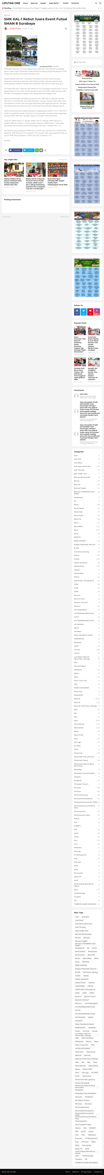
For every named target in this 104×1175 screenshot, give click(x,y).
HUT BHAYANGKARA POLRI (87, 613)
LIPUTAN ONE (11, 3)
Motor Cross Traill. (87, 681)
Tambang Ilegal (87, 893)
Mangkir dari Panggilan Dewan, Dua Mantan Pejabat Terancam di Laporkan (93, 373)
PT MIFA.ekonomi (87, 855)
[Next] (101, 8)
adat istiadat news (87, 474)
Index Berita (53, 3)
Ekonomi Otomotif (87, 602)
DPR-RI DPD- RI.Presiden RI (87, 581)
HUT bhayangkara (87, 610)
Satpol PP (87, 877)
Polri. (87, 844)
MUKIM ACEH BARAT (87, 688)
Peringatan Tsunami (87, 784)
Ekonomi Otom (87, 599)
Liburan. (87, 653)
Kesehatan (87, 642)
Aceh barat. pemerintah (87, 466)
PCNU (87, 749)
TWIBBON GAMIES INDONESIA (87, 904)
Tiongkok (87, 897)
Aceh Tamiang (87, 470)
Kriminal (87, 650)
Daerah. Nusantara (87, 563)
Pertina (87, 819)
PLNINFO (87, 826)
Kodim (87, 646)
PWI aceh (87, 862)
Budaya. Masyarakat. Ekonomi (87, 544)
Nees (87, 710)
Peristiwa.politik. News (87, 815)
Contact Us (98, 1172)
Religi (87, 869)
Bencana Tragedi (87, 488)
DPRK (87, 588)
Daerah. (87, 559)
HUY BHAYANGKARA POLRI (87, 621)
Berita (87, 505)
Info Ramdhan (87, 624)
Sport (87, 889)
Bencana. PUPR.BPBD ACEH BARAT (87, 493)
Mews (87, 677)
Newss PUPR (87, 735)
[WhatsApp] (37, 150)
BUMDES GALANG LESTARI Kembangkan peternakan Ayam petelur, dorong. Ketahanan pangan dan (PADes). (51, 8)
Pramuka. (87, 851)
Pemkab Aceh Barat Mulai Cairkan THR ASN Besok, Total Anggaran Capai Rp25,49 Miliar (80, 373)
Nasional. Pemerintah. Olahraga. (87, 706)
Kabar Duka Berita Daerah (87, 635)
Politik (65, 3)
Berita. (87, 523)
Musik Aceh (87, 691)
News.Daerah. (87, 728)
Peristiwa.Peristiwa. (87, 795)
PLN (87, 822)
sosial (87, 880)
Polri (87, 840)
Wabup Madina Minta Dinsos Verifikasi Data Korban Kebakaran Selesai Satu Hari (13, 182)
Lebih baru (7, 217)
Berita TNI (87, 519)
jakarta (87, 628)
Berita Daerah (87, 508)
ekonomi (87, 595)
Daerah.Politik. (87, 566)
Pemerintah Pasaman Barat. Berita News (87, 765)
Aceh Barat (87, 463)
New (87, 717)
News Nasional (87, 724)
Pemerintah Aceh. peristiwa (87, 757)
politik (87, 833)
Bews (87, 530)
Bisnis (87, 534)
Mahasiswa (87, 670)
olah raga (87, 742)
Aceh (87, 455)
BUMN (87, 548)
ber (87, 501)
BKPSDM (87, 537)
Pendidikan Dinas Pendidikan (87, 773)
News (87, 720)
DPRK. (87, 592)
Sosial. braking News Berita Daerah (87, 885)
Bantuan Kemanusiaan (87, 477)
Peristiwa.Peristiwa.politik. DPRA (87, 802)
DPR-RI (87, 577)
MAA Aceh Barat (87, 666)
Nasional (34, 3)
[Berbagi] (65, 28)
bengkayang (87, 497)
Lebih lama (64, 217)
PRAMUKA (87, 848)
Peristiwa (75, 3)
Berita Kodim (87, 515)
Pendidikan (87, 770)
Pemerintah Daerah (87, 760)
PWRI (87, 866)
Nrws (87, 739)
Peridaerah (87, 780)
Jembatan (87, 631)
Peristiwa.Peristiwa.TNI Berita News (87, 807)
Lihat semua (63, 159)
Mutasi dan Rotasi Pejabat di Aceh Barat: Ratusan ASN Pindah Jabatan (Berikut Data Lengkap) (93, 343)
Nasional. (87, 702)
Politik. (87, 837)
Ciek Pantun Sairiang (87, 552)
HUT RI (87, 617)
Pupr (87, 859)
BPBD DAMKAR (87, 541)
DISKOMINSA (87, 573)
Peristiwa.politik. (87, 811)
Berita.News (87, 526)
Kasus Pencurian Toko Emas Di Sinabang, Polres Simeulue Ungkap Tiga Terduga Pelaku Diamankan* (80, 344)
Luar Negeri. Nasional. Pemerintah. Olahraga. (87, 658)
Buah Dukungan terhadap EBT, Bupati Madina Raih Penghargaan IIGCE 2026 (57, 182)
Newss (87, 731)
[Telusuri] (100, 3)
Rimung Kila (87, 873)
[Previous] (98, 8)
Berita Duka (87, 512)
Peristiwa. (87, 791)
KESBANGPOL (87, 639)
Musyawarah (87, 695)
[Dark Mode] (96, 3)
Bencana (87, 484)
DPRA (87, 584)
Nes (87, 713)
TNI (87, 900)
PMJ (87, 830)
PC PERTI (87, 746)
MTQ (87, 684)
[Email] (41, 150)
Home (25, 3)
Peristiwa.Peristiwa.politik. (87, 799)
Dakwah (87, 570)
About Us (75, 1172)
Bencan (87, 481)
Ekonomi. (87, 606)
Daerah (43, 3)
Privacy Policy (86, 1172)
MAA (87, 662)
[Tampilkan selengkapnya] (45, 150)
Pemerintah (87, 753)
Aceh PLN (87, 459)
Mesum (87, 673)
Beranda (7, 15)
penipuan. (87, 777)
